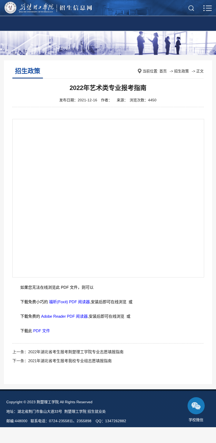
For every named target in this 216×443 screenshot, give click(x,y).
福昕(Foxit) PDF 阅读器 (69, 302)
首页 (163, 71)
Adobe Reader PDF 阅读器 (64, 316)
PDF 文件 (41, 330)
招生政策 (181, 71)
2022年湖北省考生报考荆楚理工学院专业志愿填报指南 (76, 352)
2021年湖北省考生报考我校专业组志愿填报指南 (70, 361)
